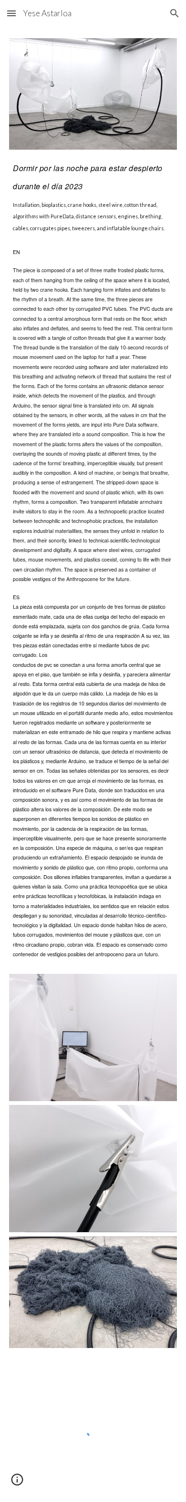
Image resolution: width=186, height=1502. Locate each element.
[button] (11, 13)
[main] (93, 195)
